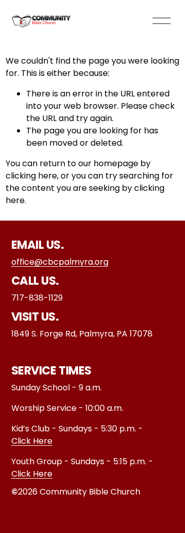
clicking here (31, 176)
